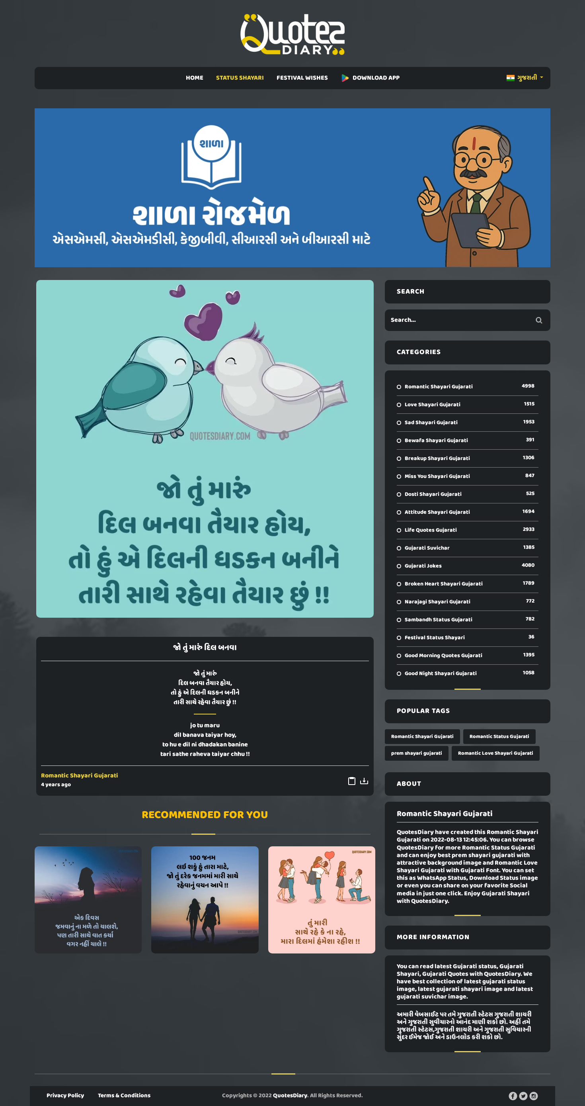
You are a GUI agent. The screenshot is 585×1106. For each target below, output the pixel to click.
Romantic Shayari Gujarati (79, 776)
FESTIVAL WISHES (302, 78)
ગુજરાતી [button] (527, 78)
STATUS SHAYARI (240, 78)
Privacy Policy (65, 1095)
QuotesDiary (290, 1095)
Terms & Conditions (124, 1095)
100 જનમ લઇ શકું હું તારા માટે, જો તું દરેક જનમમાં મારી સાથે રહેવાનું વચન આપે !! (205, 900)
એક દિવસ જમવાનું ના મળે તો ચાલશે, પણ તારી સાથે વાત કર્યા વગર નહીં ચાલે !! (88, 900)
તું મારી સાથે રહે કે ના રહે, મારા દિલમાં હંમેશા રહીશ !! (321, 900)
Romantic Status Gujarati (499, 736)
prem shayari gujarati (416, 753)
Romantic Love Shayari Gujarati (495, 753)
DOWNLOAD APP (376, 78)
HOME (194, 78)
